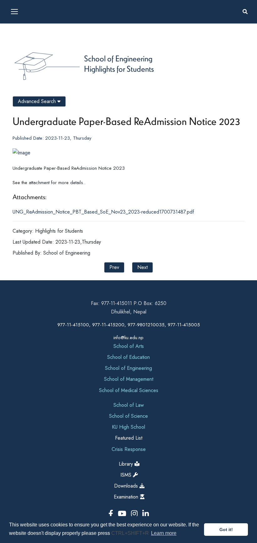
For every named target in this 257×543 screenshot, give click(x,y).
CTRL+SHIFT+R (130, 533)
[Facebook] (111, 513)
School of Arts (128, 346)
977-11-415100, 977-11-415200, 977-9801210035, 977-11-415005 (128, 324)
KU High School (128, 427)
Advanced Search (37, 101)
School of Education (128, 357)
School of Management (128, 379)
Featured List (128, 438)
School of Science (128, 416)
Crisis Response (129, 449)
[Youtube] (123, 513)
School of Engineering (118, 58)
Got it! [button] (226, 529)
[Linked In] (145, 513)
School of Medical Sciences (128, 390)
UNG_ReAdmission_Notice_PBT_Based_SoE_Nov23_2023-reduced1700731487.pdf (103, 211)
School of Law (128, 405)
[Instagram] (135, 513)
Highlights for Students (119, 68)
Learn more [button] (163, 533)
